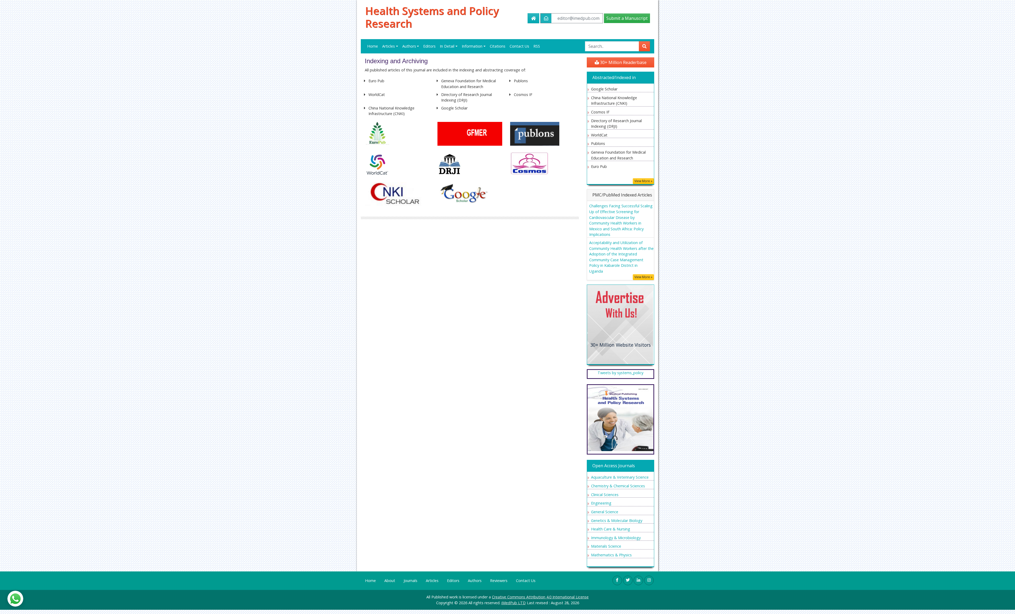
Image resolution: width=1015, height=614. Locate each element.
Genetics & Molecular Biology (616, 520)
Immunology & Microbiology (616, 537)
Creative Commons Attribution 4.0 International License (540, 596)
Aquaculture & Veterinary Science (620, 477)
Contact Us (519, 46)
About (389, 580)
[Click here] (620, 324)
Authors (475, 580)
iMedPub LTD (513, 602)
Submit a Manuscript (627, 18)
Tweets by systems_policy (620, 372)
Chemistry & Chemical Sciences (618, 485)
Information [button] (472, 46)
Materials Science (606, 546)
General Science (604, 511)
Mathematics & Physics (611, 554)
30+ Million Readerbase (623, 62)
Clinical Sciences (605, 494)
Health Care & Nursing (610, 528)
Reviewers (499, 580)
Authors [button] (409, 46)
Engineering (601, 503)
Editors (429, 46)
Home (372, 46)
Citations (497, 46)
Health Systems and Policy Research (432, 17)
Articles (432, 580)
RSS (536, 46)
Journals (410, 580)
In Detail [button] (447, 46)
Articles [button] (388, 46)
